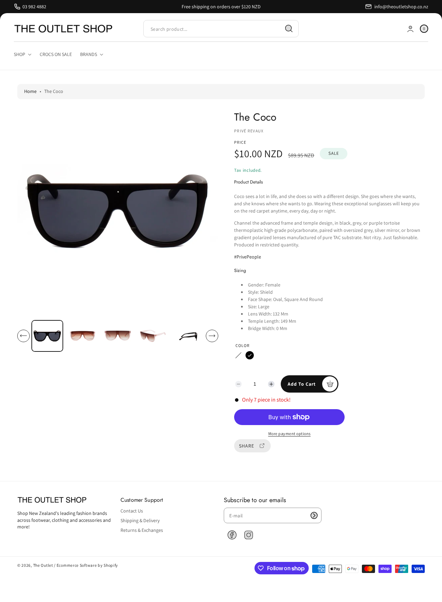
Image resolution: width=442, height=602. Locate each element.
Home (30, 91)
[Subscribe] (313, 515)
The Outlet (43, 565)
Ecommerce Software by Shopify (87, 565)
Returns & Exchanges (142, 530)
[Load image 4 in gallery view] (153, 335)
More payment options (289, 433)
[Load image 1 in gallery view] (47, 336)
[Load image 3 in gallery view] (118, 335)
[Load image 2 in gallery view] (82, 335)
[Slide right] (212, 336)
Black (250, 355)
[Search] (289, 28)
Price (240, 142)
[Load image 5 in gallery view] (188, 335)
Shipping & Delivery (140, 520)
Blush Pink (238, 355)
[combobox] (221, 29)
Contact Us (132, 511)
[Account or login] (410, 29)
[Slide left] (23, 336)
